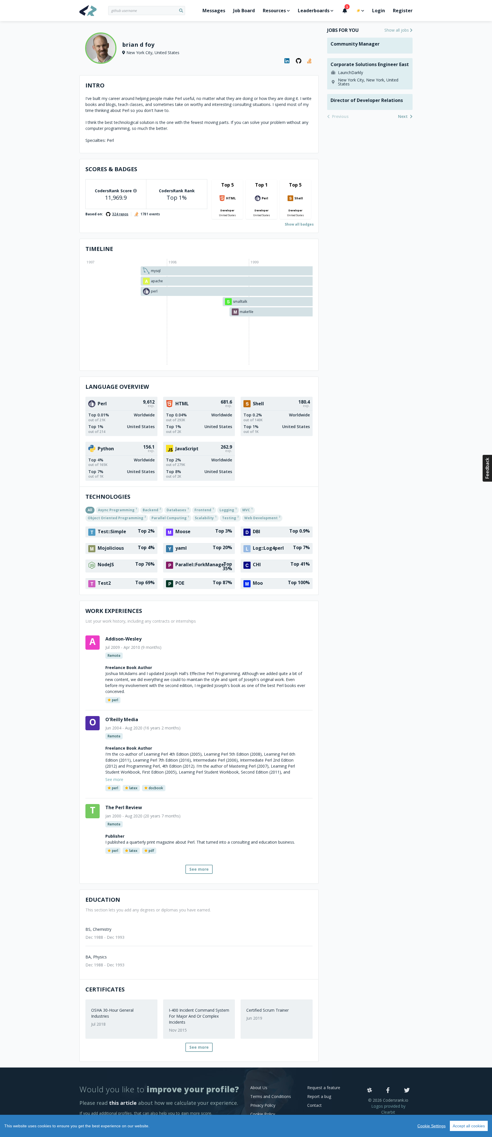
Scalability (205, 517)
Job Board (244, 10)
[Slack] (369, 1091)
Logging (228, 509)
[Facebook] (388, 1091)
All (90, 510)
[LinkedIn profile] (287, 61)
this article (123, 1102)
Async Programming (117, 509)
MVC (247, 509)
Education (102, 899)
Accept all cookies (469, 1126)
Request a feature (323, 1087)
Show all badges (299, 224)
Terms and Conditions (270, 1096)
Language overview (117, 386)
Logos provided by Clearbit (388, 1109)
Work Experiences (113, 611)
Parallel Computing (170, 517)
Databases (178, 509)
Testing (230, 517)
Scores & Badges (111, 169)
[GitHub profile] (299, 61)
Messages (213, 10)
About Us (258, 1087)
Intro (94, 85)
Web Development (262, 517)
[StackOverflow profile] (310, 61)
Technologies (107, 496)
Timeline (99, 249)
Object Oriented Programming (117, 517)
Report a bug (319, 1096)
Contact (314, 1105)
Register (403, 10)
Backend (152, 509)
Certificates (105, 989)
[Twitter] (407, 1091)
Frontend (204, 509)
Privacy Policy (262, 1105)
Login (378, 10)
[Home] (93, 10)
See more (199, 869)
